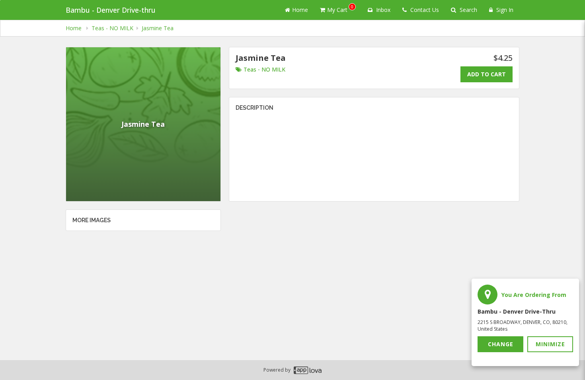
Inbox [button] (382, 10)
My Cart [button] (340, 9)
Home (300, 10)
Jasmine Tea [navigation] (158, 28)
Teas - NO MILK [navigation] (112, 28)
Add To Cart (486, 74)
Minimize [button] (550, 344)
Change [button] (500, 344)
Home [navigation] (74, 28)
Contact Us (424, 10)
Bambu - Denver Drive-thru (111, 10)
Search (467, 10)
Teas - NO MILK (264, 69)
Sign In (504, 10)
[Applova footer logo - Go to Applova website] (308, 370)
